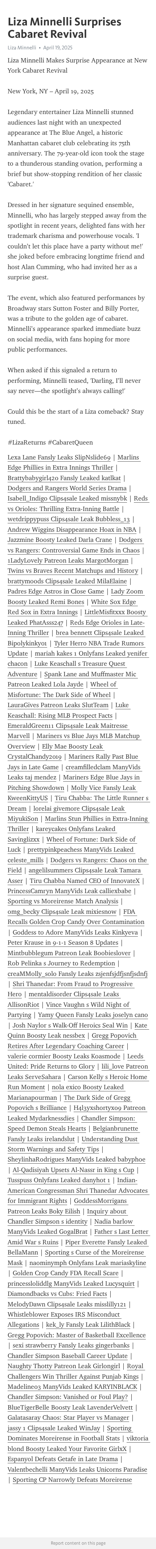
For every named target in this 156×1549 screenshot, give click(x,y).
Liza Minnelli (22, 47)
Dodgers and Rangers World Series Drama (67, 488)
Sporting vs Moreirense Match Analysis (63, 901)
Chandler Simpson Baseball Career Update (68, 1356)
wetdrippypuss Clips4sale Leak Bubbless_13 (69, 519)
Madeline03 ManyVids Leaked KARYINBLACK (72, 1387)
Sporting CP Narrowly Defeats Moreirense (72, 1480)
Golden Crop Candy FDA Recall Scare (66, 1273)
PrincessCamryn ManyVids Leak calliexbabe (69, 891)
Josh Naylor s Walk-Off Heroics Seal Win (70, 1025)
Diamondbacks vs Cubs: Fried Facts (57, 1294)
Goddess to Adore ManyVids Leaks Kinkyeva (75, 932)
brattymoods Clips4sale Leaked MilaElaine (67, 581)
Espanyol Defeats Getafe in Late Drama (63, 1459)
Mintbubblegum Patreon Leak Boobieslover (69, 953)
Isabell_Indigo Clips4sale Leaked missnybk (67, 498)
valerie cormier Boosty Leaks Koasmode (64, 1056)
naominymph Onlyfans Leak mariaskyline (87, 1263)
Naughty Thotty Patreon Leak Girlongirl (64, 1366)
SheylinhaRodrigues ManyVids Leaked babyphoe (76, 1159)
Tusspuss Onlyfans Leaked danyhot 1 (59, 1180)
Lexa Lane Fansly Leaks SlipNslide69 (59, 457)
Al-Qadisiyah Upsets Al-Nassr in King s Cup (73, 1170)
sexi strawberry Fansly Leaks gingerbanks (71, 1345)
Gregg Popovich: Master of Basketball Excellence (77, 1335)
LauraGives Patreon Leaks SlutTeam (58, 705)
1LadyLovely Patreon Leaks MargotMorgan (68, 560)
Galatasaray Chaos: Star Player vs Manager (68, 1418)
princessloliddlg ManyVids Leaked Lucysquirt (71, 1284)
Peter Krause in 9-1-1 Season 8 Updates (63, 942)
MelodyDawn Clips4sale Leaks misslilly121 (67, 1304)
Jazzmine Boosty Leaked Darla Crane (60, 540)
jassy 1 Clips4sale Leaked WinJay (54, 1428)
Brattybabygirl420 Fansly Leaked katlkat (64, 478)
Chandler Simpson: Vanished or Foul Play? (68, 1397)
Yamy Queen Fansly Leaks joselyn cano (93, 1015)
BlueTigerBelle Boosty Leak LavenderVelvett (70, 1407)
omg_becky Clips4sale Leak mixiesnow (62, 912)
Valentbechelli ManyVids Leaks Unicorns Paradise (77, 1469)
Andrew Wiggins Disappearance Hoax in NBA (72, 530)
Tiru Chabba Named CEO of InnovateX (85, 881)
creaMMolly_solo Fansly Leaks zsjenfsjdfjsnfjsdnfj (78, 974)
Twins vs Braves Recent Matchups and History (73, 571)
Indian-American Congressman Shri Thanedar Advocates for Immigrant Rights (78, 1190)
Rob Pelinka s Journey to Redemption (61, 963)
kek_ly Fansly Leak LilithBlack (88, 1325)
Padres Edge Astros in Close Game (56, 591)
